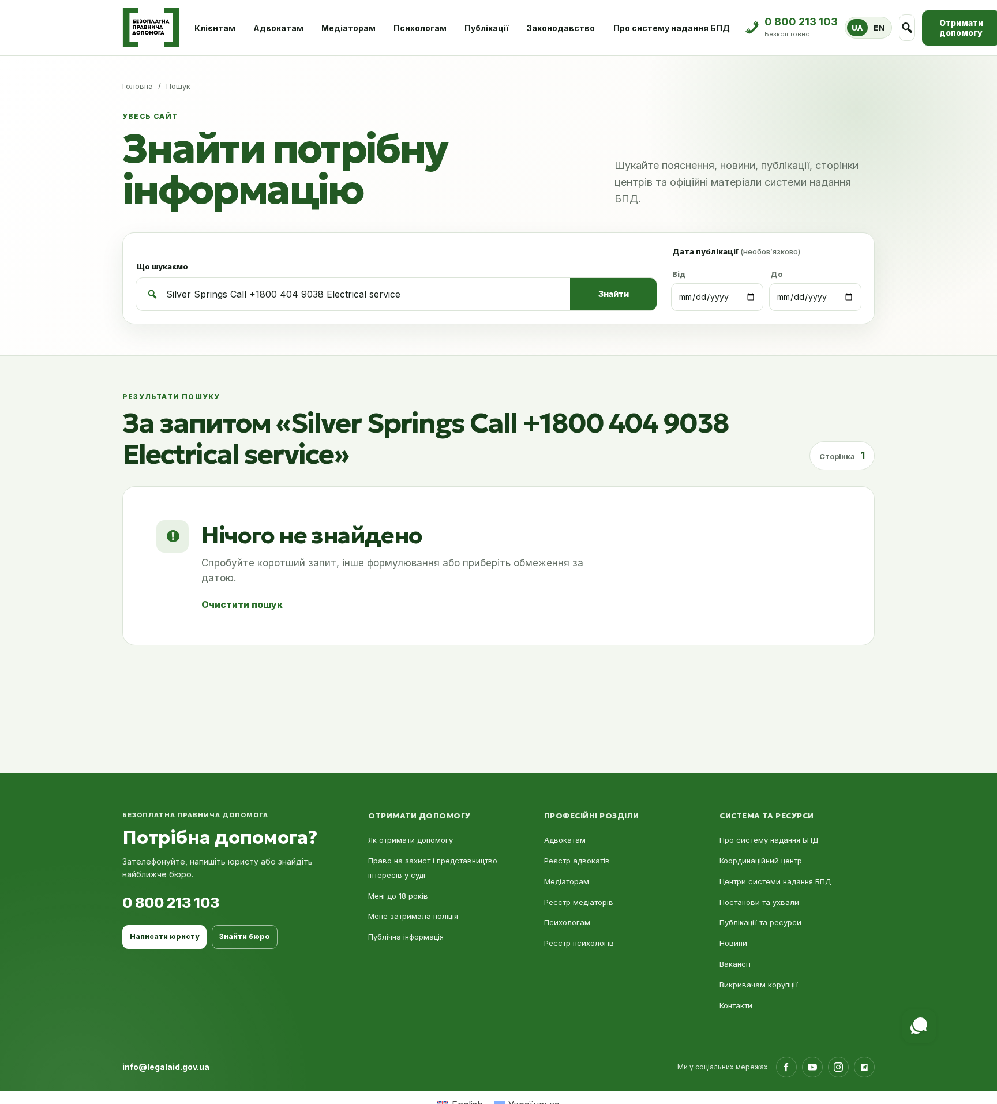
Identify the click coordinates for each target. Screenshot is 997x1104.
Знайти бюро (244, 936)
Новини (733, 943)
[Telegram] (864, 1067)
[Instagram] (838, 1067)
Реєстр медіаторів (578, 902)
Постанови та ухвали (759, 902)
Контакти (735, 1005)
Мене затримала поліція (413, 916)
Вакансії (735, 963)
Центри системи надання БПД (775, 881)
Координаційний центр (760, 860)
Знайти (613, 294)
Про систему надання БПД (671, 28)
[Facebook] (786, 1067)
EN (879, 27)
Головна (137, 86)
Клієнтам (214, 28)
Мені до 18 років (398, 895)
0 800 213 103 (170, 902)
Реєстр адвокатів (577, 860)
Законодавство (561, 28)
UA (857, 27)
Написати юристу (164, 936)
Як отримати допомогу (410, 839)
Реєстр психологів (579, 943)
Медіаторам (348, 28)
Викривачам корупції (758, 984)
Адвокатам (278, 28)
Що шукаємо (162, 266)
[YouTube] (812, 1067)
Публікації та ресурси (760, 922)
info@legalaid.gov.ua (165, 1067)
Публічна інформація (406, 936)
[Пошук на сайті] (907, 27)
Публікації (486, 28)
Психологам (420, 28)
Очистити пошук (242, 604)
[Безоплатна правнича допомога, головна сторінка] (150, 27)
